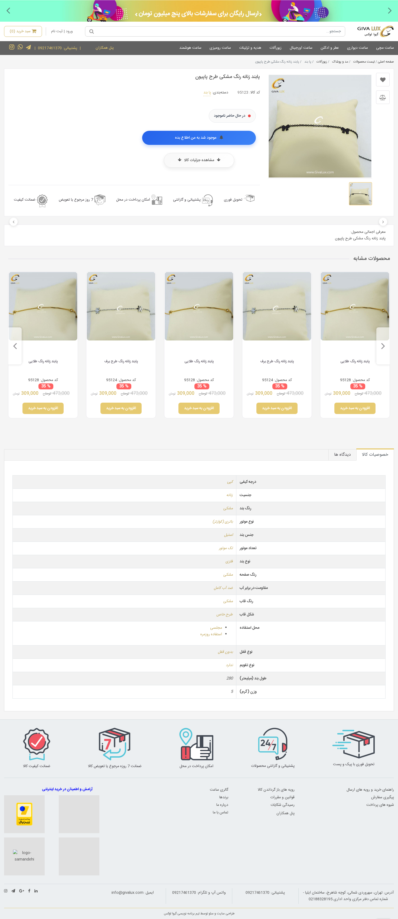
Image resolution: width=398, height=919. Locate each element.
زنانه (229, 495)
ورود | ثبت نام (62, 31)
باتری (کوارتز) (223, 522)
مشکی (228, 508)
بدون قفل (225, 652)
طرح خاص (224, 614)
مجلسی (216, 628)
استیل (228, 535)
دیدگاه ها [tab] (342, 454)
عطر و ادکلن (330, 48)
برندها (223, 797)
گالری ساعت (219, 790)
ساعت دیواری (357, 48)
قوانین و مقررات (282, 797)
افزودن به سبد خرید (355, 408)
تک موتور (226, 548)
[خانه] (371, 31)
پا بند (207, 92)
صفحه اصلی (386, 61)
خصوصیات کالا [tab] (375, 454)
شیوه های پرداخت (380, 805)
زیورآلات (275, 48)
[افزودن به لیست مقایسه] (383, 97)
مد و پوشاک (340, 61)
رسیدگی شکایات (282, 805)
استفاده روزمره (211, 634)
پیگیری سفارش (382, 797)
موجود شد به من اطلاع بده (196, 138)
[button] (389, 10)
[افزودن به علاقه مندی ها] (383, 79)
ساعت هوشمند (190, 48)
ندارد (229, 665)
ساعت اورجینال (301, 48)
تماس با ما (220, 812)
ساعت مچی (385, 48)
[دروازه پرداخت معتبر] (24, 814)
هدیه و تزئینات (250, 48)
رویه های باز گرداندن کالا (276, 790)
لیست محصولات (364, 61)
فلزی (229, 561)
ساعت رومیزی (220, 48)
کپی (230, 482)
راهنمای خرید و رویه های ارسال (370, 790)
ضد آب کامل (223, 588)
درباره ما (222, 805)
